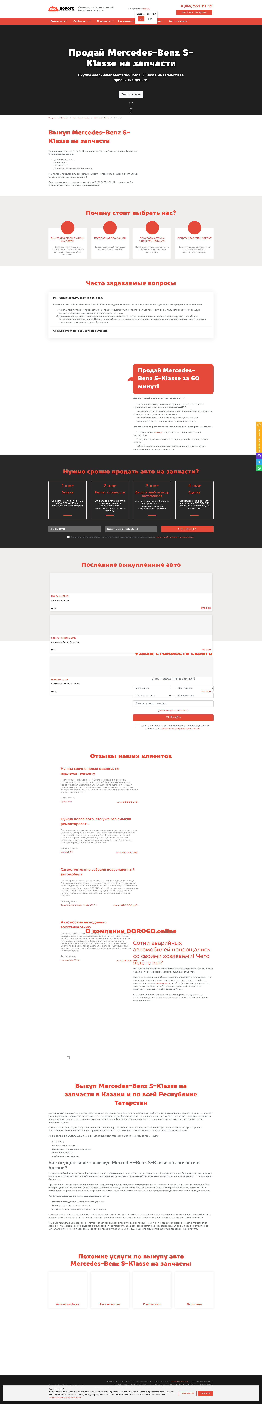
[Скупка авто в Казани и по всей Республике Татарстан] (61, 9)
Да (141, 19)
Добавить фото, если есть (173, 711)
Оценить (173, 717)
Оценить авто (131, 94)
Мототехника (178, 21)
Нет (150, 19)
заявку (158, 432)
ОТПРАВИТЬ (187, 529)
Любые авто (81, 21)
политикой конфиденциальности (175, 537)
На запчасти (126, 21)
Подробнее (187, 1393)
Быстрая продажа (194, 12)
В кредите (104, 21)
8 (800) (196, 6)
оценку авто (163, 983)
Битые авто (58, 21)
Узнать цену (187, 1050)
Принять (205, 1393)
